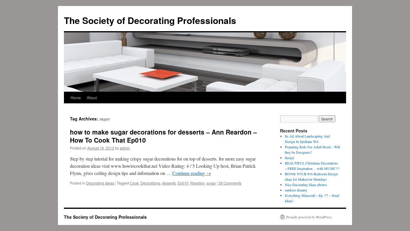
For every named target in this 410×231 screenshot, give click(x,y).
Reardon (197, 182)
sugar (211, 182)
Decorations (150, 182)
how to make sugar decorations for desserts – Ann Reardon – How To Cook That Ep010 (163, 135)
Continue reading (191, 173)
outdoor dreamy (296, 190)
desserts (169, 182)
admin (125, 147)
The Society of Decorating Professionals (150, 20)
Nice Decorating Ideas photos (306, 184)
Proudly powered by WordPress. (309, 217)
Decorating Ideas (100, 182)
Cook (134, 182)
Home (76, 97)
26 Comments (230, 182)
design (289, 157)
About (92, 97)
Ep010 (183, 182)
